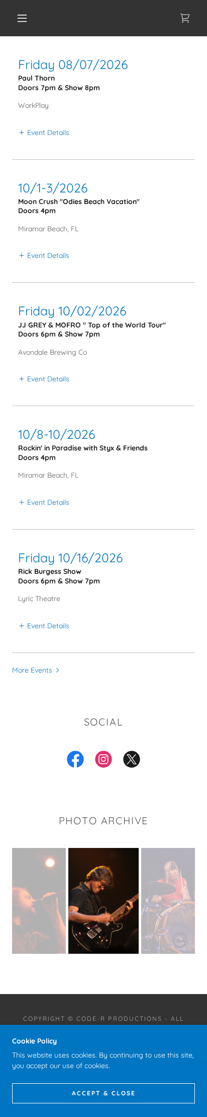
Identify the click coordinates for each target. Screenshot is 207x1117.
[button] (22, 18)
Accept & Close (104, 1093)
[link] (185, 18)
